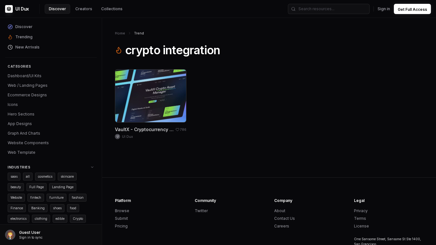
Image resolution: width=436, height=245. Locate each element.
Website (16, 197)
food (73, 208)
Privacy (361, 210)
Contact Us (284, 218)
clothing (41, 218)
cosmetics (45, 176)
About (279, 210)
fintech (35, 197)
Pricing (121, 226)
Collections (112, 8)
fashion (78, 197)
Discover (57, 8)
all (28, 176)
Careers (281, 226)
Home (120, 33)
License (361, 226)
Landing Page (62, 187)
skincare (67, 176)
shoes (57, 208)
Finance (17, 208)
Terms (360, 218)
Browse (122, 210)
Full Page (36, 187)
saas (14, 176)
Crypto (78, 218)
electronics (18, 218)
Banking (38, 208)
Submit (121, 218)
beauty (16, 187)
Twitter (201, 210)
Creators (83, 8)
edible (60, 218)
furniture (56, 197)
